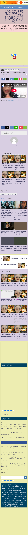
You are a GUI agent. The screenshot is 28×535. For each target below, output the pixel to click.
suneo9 (14, 146)
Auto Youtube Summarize (14, 100)
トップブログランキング (7, 414)
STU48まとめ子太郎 (15, 69)
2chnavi (2, 52)
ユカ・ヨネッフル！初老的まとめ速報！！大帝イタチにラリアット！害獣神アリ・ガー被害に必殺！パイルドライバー (13, 458)
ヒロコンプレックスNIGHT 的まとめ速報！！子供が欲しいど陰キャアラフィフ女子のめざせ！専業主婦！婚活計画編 (13, 465)
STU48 (7, 69)
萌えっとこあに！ (5, 469)
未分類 (2, 69)
